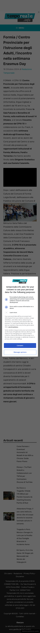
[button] (20, 312)
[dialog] (20, 316)
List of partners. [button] (13, 327)
